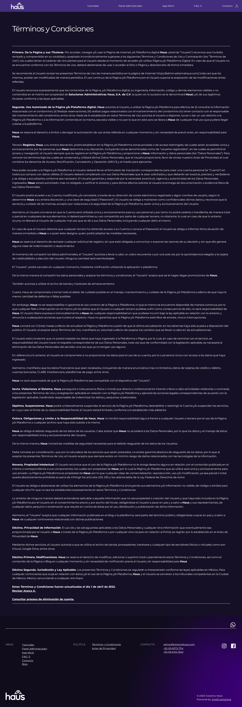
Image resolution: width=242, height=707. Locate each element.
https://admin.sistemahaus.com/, (178, 73)
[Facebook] (233, 646)
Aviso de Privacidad (104, 648)
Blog (25, 664)
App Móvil (28, 652)
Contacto (27, 660)
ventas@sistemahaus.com (179, 644)
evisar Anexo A (24, 590)
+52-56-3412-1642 (173, 652)
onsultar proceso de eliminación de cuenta (43, 599)
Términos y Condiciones (106, 644)
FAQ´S (26, 656)
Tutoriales (28, 644)
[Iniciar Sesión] (237, 6)
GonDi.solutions (221, 699)
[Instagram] (224, 646)
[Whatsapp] (232, 624)
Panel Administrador (34, 648)
